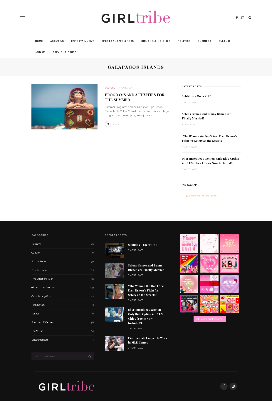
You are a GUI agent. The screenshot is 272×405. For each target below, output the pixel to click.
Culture (225, 41)
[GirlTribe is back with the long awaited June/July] (209, 304)
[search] (250, 18)
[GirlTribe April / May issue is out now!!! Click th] (229, 304)
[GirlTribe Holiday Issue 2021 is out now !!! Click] (229, 284)
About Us (57, 41)
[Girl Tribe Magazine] (66, 386)
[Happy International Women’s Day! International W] (189, 284)
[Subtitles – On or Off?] (114, 249)
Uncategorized (62, 339)
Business (204, 41)
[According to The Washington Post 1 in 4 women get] (229, 243)
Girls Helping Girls (155, 41)
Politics (184, 41)
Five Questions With (62, 278)
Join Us (40, 52)
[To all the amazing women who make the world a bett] (189, 243)
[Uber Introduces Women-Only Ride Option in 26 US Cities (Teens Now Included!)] (114, 314)
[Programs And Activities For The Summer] (64, 106)
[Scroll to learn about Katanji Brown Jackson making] (229, 263)
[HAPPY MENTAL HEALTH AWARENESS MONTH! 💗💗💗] (209, 263)
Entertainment (82, 41)
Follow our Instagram (212, 319)
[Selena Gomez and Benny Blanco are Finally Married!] (114, 270)
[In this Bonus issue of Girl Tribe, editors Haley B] (209, 284)
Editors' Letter (62, 261)
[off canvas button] (22, 18)
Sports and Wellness (118, 41)
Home (39, 41)
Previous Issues (64, 52)
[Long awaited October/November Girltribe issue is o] (209, 243)
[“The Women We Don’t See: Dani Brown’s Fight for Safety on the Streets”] (114, 291)
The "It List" (62, 331)
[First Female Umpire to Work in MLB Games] (114, 343)
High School (62, 305)
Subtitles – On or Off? (196, 96)
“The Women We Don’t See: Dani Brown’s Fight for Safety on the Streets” (146, 290)
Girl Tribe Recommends (62, 287)
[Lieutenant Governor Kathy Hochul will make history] (189, 304)
